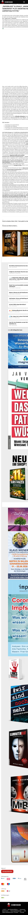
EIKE (10, 267)
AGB (25, 910)
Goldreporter (12, 273)
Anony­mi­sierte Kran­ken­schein (14, 169)
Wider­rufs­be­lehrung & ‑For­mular (10, 912)
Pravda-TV (11, 280)
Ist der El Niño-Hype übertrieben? (17, 304)
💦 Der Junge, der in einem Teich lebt (18, 316)
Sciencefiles (12, 288)
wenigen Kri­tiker (18, 165)
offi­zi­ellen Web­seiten (20, 116)
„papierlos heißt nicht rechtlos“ (17, 155)
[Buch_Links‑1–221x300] (16, 668)
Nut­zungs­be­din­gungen (16, 910)
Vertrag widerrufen (7, 871)
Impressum (22, 909)
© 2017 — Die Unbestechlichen (10, 909)
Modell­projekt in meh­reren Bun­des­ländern (12, 160)
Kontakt (22, 912)
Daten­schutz (5, 910)
